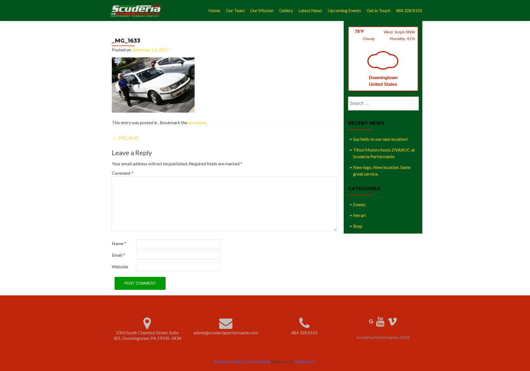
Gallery (286, 10)
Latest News (310, 10)
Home (214, 10)
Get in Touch (378, 10)
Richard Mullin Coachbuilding (242, 361)
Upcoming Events (344, 10)
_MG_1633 (125, 137)
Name (119, 243)
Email (118, 255)
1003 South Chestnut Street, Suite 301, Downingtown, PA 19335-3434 (147, 335)
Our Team (235, 10)
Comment (122, 173)
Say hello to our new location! (380, 139)
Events (359, 204)
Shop (357, 226)
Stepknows (304, 361)
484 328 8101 (409, 10)
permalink (197, 122)
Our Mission (262, 10)
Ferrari (359, 215)
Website (120, 266)
